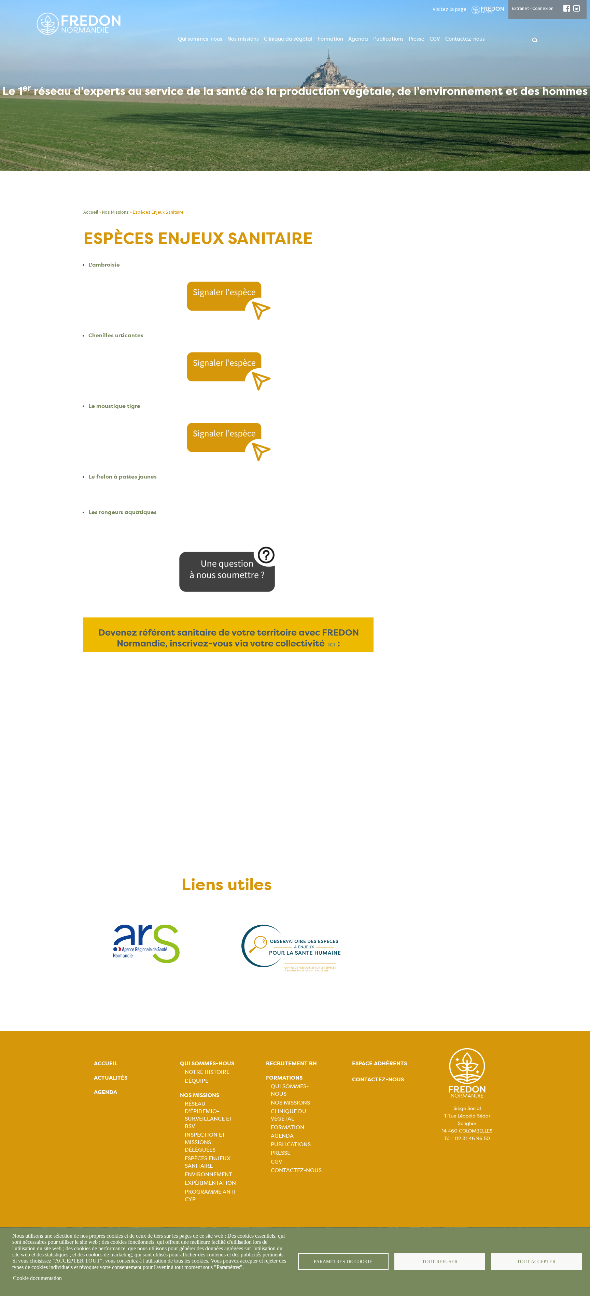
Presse (416, 38)
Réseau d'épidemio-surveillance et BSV (209, 1115)
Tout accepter (536, 1261)
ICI (331, 644)
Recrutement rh (291, 1063)
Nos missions (243, 38)
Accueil (90, 212)
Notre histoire (207, 1072)
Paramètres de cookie (343, 1261)
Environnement (208, 1174)
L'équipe (196, 1080)
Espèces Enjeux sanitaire (207, 1162)
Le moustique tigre (114, 406)
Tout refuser (440, 1261)
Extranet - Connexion (532, 8)
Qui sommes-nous (200, 38)
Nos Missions (115, 212)
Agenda (358, 38)
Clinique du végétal (288, 38)
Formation (330, 38)
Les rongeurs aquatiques (122, 512)
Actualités (110, 1077)
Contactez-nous (465, 38)
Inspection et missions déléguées (205, 1142)
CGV (435, 38)
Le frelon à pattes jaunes (122, 476)
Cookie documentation (37, 1278)
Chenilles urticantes (115, 335)
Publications (388, 38)
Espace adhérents (379, 1063)
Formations (284, 1077)
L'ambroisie (104, 264)
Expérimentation (210, 1182)
